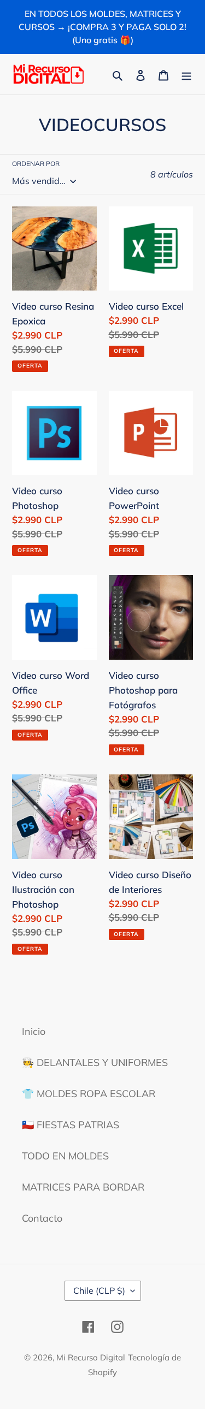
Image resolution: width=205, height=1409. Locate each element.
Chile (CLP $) (99, 1290)
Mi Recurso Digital (90, 1357)
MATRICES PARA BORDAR (83, 1187)
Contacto (42, 1218)
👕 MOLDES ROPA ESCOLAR (88, 1093)
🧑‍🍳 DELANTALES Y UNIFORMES (95, 1062)
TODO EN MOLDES (65, 1156)
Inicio (33, 1031)
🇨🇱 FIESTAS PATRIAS (70, 1124)
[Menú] (186, 74)
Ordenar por (36, 163)
